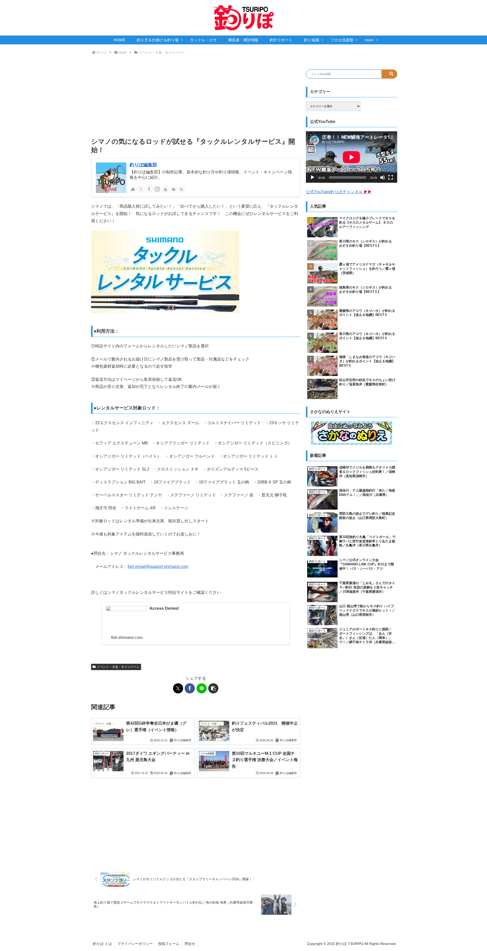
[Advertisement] (195, 96)
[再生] (312, 177)
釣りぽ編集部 (143, 164)
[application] (351, 157)
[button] (213, 688)
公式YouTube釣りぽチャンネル (339, 192)
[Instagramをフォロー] (157, 189)
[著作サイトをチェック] (133, 189)
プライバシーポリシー (135, 944)
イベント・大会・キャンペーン (118, 667)
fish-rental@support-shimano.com (158, 566)
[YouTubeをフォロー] (165, 189)
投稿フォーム (168, 944)
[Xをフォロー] (141, 189)
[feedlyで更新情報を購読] (173, 189)
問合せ (190, 944)
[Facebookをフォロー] (149, 189)
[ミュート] (382, 177)
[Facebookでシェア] (190, 688)
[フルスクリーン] (390, 177)
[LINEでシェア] (202, 688)
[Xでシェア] (178, 688)
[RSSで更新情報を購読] (181, 189)
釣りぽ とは (102, 944)
